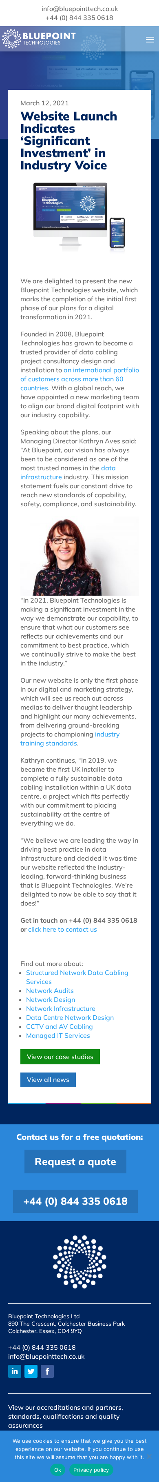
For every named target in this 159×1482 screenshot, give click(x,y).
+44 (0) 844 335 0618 (75, 1201)
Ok (58, 1469)
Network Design (50, 999)
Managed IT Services (58, 1035)
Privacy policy (91, 1469)
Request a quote (75, 1161)
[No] (149, 1456)
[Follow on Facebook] (47, 1371)
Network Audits (50, 990)
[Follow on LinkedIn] (14, 1371)
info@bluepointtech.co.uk (46, 1356)
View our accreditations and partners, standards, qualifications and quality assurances (65, 1416)
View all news (48, 1079)
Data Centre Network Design (70, 1017)
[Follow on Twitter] (31, 1371)
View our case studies (60, 1057)
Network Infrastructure (60, 1008)
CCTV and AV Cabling (59, 1026)
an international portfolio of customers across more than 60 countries (79, 379)
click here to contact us (62, 929)
